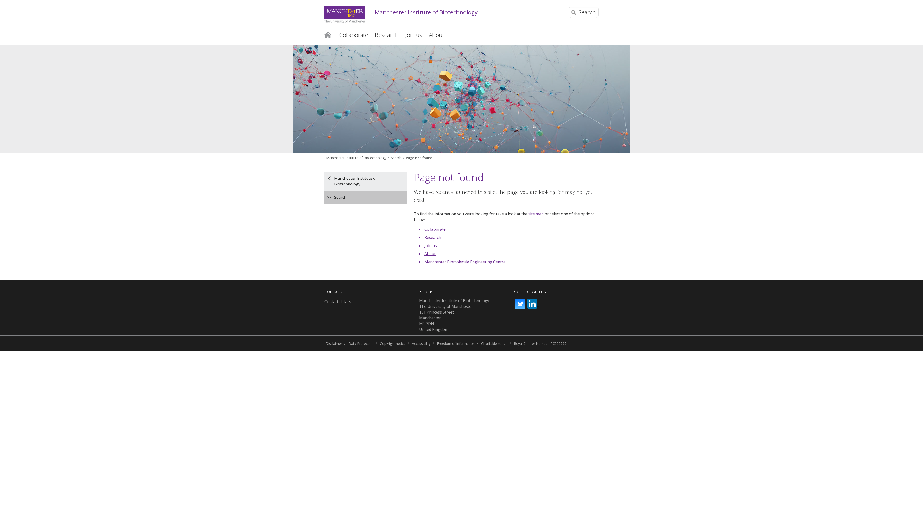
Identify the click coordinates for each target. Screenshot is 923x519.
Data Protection (361, 343)
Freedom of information (456, 343)
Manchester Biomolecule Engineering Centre (464, 262)
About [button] (436, 35)
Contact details (337, 301)
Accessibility (421, 343)
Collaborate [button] (353, 35)
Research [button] (387, 35)
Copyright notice (392, 343)
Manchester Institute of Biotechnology (426, 12)
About (430, 253)
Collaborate (435, 229)
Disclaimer (334, 343)
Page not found (419, 157)
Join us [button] (413, 35)
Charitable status (494, 343)
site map (536, 213)
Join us (430, 245)
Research (432, 237)
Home (327, 34)
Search (396, 157)
